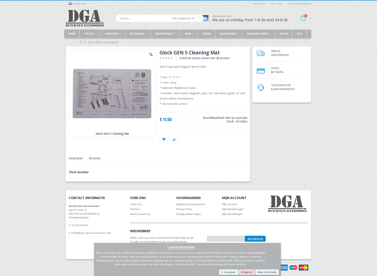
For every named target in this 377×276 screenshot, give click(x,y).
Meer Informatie (267, 272)
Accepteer (229, 272)
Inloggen (259, 3)
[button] (151, 57)
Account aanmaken (299, 3)
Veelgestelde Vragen (188, 214)
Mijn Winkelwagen (233, 209)
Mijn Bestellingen (232, 214)
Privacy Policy (184, 209)
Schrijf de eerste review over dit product (204, 58)
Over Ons (136, 204)
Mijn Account (229, 204)
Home (81, 42)
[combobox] (159, 18)
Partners (135, 209)
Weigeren (247, 272)
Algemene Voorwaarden (190, 204)
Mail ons (276, 3)
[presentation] (79, 159)
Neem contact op (140, 214)
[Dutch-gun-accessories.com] (85, 18)
